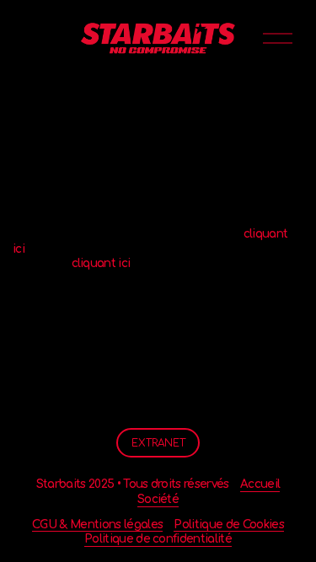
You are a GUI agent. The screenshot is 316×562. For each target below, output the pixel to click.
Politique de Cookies (228, 524)
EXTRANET (158, 443)
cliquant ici (101, 263)
